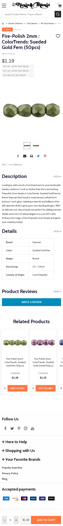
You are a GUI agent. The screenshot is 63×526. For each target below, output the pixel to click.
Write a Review (8, 53)
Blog (4, 478)
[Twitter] (38, 156)
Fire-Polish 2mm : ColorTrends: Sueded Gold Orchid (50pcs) (43, 362)
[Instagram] (25, 428)
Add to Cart (46, 520)
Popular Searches (12, 467)
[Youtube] (32, 428)
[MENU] (4, 5)
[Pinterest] (45, 156)
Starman (17, 29)
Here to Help (16, 441)
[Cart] (59, 5)
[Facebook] (18, 156)
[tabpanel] (15, 362)
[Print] (31, 156)
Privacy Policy (10, 473)
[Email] (25, 156)
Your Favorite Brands (22, 459)
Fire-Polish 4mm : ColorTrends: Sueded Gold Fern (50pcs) (15, 362)
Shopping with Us (20, 450)
